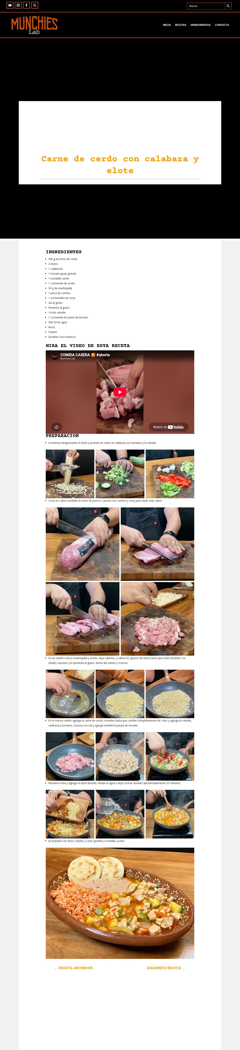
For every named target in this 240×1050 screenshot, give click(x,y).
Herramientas (200, 24)
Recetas (180, 24)
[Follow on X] (34, 5)
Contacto (222, 24)
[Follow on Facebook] (26, 5)
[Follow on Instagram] (18, 5)
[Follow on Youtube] (10, 5)
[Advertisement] (120, 212)
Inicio (167, 24)
